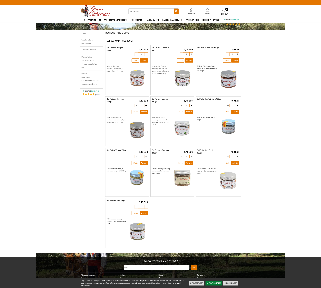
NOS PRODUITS (90, 20)
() (97, 95)
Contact (122, 275)
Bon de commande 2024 (90, 81)
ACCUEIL (85, 34)
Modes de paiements (165, 278)
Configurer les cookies (205, 278)
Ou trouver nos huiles (89, 64)
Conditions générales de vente (91, 278)
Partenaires (86, 77)
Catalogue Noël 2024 (89, 84)
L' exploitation (87, 57)
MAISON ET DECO (192, 20)
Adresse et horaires (211, 20)
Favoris (84, 74)
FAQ (83, 67)
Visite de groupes (88, 60)
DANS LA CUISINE (152, 20)
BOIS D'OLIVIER (136, 20)
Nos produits (86, 43)
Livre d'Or (161, 275)
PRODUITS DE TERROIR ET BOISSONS (113, 20)
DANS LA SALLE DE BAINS (172, 20)
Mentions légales (126, 278)
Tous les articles (87, 40)
